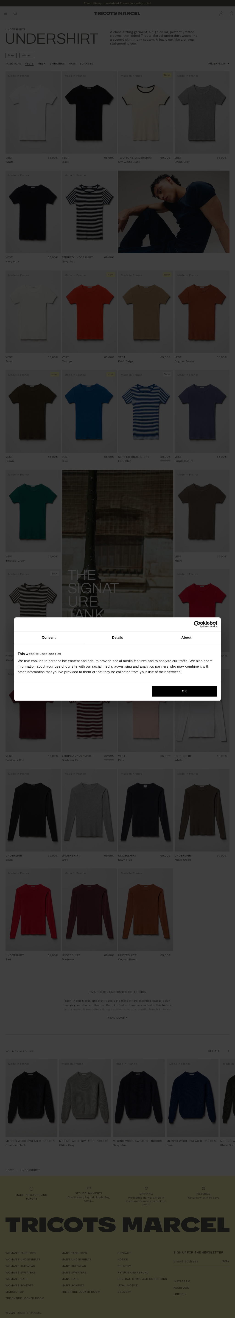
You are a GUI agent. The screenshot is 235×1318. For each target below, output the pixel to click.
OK (184, 691)
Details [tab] (117, 637)
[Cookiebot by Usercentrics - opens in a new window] (197, 624)
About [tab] (186, 637)
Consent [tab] (49, 637)
